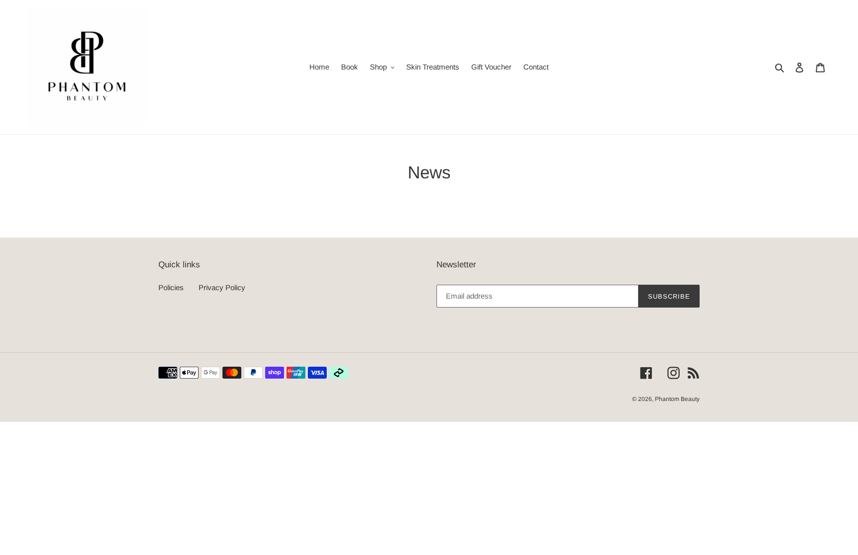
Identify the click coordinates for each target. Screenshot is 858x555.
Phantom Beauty (677, 399)
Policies (171, 287)
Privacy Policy (222, 287)
